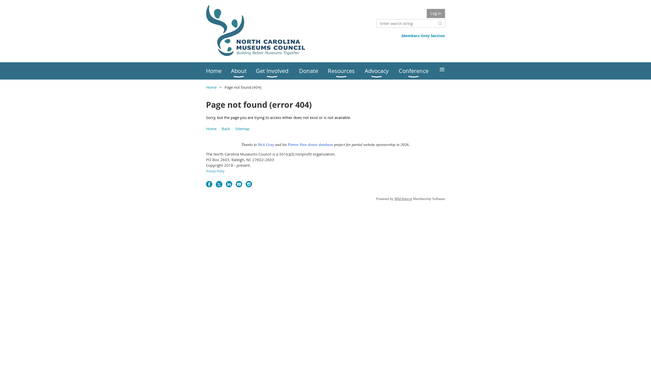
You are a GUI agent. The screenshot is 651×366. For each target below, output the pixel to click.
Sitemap (242, 128)
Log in (436, 13)
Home (211, 87)
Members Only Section (423, 35)
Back (226, 128)
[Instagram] (249, 184)
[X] (219, 184)
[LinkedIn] (229, 184)
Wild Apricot (403, 199)
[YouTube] (239, 184)
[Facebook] (209, 184)
